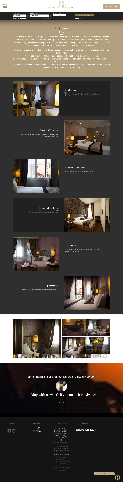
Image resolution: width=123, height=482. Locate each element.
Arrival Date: (16, 13)
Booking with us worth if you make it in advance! (61, 394)
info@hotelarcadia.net (61, 451)
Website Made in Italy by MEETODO (61, 469)
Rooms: (55, 13)
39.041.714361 (63, 448)
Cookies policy (61, 459)
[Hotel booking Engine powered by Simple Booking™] (82, 18)
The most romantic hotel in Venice (61, 462)
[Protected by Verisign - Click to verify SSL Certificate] (77, 18)
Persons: (62, 13)
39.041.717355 (63, 446)
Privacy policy (61, 457)
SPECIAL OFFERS (111, 6)
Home (57, 28)
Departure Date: (34, 13)
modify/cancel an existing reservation (40, 18)
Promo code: (16, 18)
